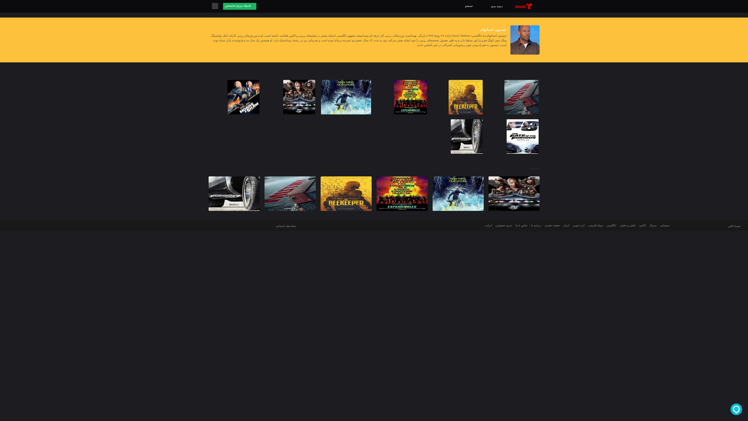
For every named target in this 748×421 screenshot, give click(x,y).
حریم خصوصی (503, 225)
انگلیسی (611, 225)
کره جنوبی (579, 225)
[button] (470, 6)
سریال (653, 225)
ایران (566, 225)
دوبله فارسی (595, 225)
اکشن (642, 225)
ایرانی (488, 225)
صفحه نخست (552, 225)
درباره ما (536, 225)
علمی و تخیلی (628, 225)
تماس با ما (521, 225)
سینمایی (664, 225)
